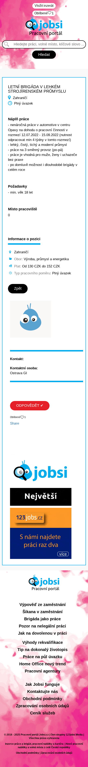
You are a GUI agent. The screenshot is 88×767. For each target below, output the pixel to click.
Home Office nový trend (42, 664)
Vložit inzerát (44, 5)
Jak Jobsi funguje (42, 684)
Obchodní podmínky (42, 698)
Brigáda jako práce (42, 619)
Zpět (17, 288)
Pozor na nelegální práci (42, 626)
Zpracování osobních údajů (42, 706)
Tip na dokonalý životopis (42, 649)
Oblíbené (44, 13)
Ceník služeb (42, 713)
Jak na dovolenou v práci (42, 633)
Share (14, 423)
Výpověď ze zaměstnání (42, 604)
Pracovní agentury (42, 671)
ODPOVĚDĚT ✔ (29, 405)
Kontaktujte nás (42, 691)
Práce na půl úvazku (42, 656)
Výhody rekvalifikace (42, 642)
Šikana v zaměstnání (43, 611)
